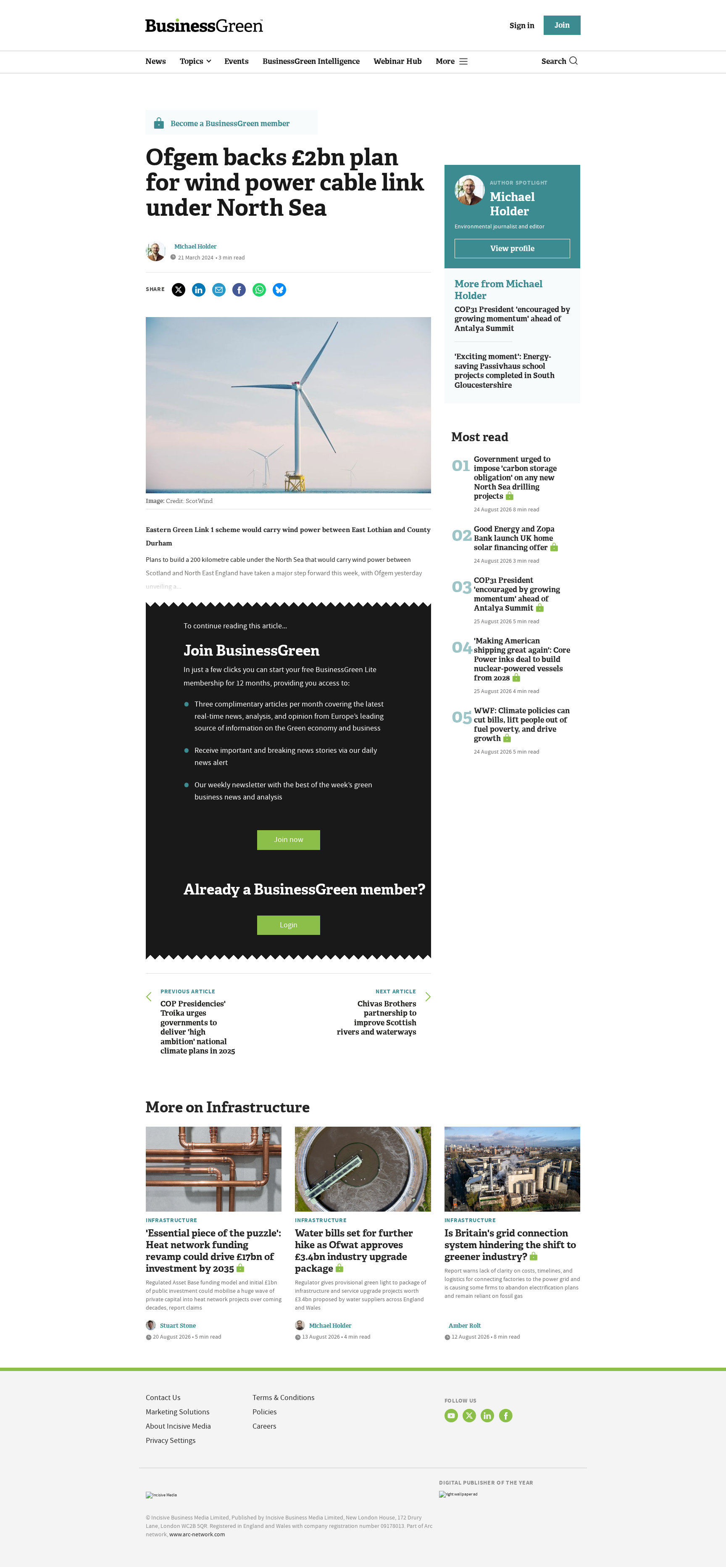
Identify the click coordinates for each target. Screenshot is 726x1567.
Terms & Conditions (284, 1398)
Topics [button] (192, 61)
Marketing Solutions (178, 1412)
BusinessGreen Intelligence (311, 61)
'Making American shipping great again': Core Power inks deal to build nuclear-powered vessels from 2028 (522, 659)
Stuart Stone (178, 1326)
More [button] (446, 61)
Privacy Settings (171, 1440)
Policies (265, 1412)
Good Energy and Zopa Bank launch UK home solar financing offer (514, 538)
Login (288, 925)
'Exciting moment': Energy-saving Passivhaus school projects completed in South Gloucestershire (505, 371)
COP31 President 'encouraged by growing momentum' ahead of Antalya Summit (512, 319)
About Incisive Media (178, 1426)
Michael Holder (195, 247)
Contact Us (163, 1398)
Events (236, 61)
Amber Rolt (465, 1326)
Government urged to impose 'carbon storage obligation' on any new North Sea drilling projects (515, 477)
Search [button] (554, 61)
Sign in (522, 26)
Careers (264, 1426)
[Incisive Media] (161, 1494)
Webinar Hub (398, 61)
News (155, 61)
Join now (288, 839)
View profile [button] (512, 249)
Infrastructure (171, 1220)
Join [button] (562, 25)
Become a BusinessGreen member (230, 123)
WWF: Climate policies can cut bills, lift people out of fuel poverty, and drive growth (522, 725)
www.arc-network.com (197, 1534)
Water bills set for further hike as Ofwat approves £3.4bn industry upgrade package (354, 1251)
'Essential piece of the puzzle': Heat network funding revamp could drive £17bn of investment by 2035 (213, 1251)
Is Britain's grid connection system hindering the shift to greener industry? (510, 1245)
